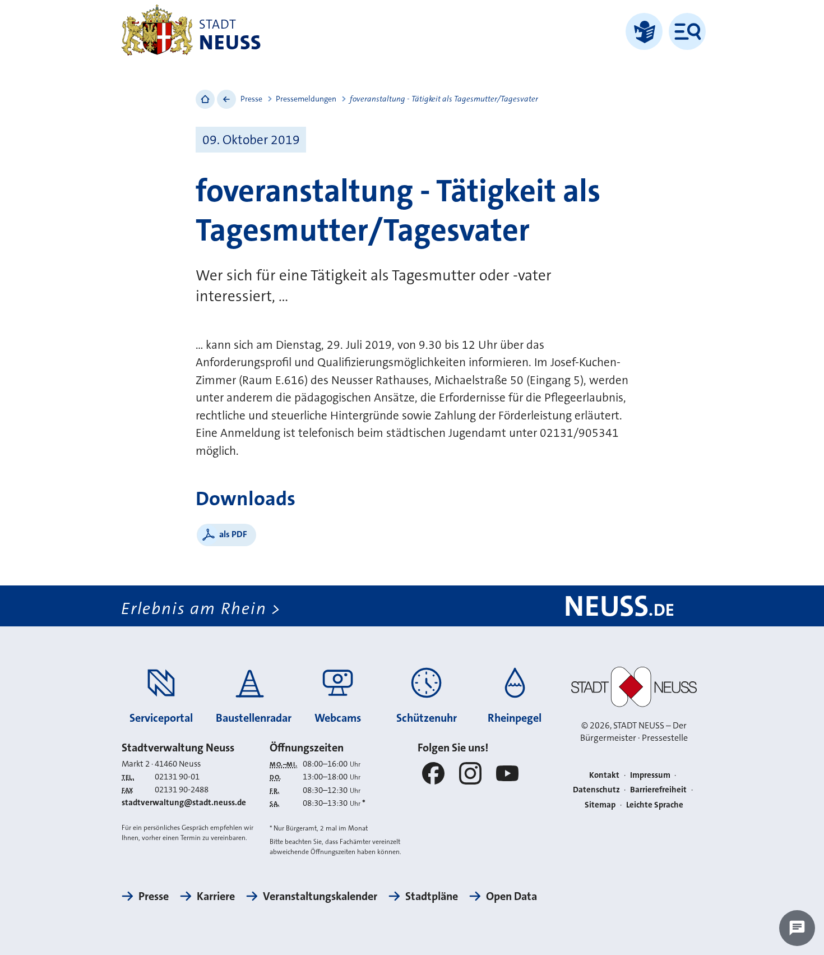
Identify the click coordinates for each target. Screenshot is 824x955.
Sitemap (600, 804)
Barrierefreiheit (658, 789)
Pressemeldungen (306, 99)
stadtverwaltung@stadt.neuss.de (184, 802)
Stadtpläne (431, 896)
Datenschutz (596, 789)
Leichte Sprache (654, 804)
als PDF (233, 534)
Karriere (216, 896)
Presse (251, 99)
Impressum (650, 775)
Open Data (511, 896)
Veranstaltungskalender (320, 896)
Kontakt (604, 775)
